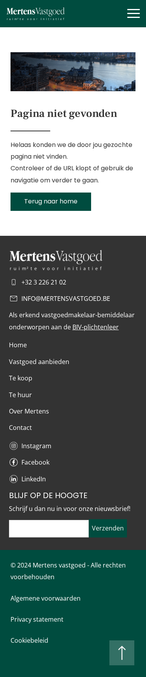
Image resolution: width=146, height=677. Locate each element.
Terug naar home (50, 201)
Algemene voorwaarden (46, 598)
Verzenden (108, 528)
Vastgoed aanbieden (39, 361)
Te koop (20, 378)
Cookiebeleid (29, 640)
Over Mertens (29, 411)
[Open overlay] (133, 13)
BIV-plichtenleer (95, 327)
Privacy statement (37, 619)
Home (18, 345)
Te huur (20, 395)
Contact (20, 427)
